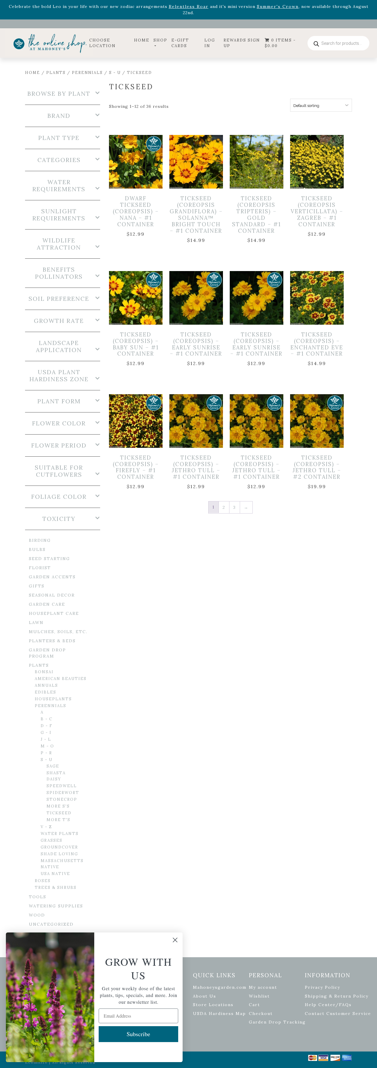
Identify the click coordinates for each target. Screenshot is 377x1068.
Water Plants (60, 833)
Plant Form (59, 401)
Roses (43, 880)
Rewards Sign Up (242, 43)
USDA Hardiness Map (219, 1013)
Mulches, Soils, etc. (58, 631)
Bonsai (44, 671)
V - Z (46, 826)
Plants (56, 72)
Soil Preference (59, 298)
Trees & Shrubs (56, 887)
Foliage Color (59, 496)
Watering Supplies (56, 906)
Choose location (102, 43)
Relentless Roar (189, 6)
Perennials (87, 72)
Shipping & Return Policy (336, 996)
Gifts (36, 586)
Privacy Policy (322, 987)
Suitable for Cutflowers (59, 471)
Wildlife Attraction (59, 244)
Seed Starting (49, 558)
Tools (37, 896)
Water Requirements (58, 186)
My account (263, 987)
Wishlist (259, 996)
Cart (254, 1004)
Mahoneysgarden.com (220, 987)
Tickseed (59, 813)
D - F (46, 725)
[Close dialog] (175, 940)
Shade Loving (59, 853)
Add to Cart (140, 160)
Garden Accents (52, 577)
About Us (204, 996)
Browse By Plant (58, 93)
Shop (160, 40)
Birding (40, 540)
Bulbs (37, 549)
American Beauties (61, 678)
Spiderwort (63, 792)
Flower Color (59, 423)
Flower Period (59, 445)
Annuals (46, 685)
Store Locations (213, 1004)
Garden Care (47, 604)
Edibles (45, 692)
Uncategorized (51, 924)
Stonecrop (62, 799)
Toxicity (58, 518)
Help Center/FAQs (328, 1004)
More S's (58, 806)
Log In (209, 43)
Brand (58, 115)
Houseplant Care (54, 613)
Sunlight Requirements (58, 215)
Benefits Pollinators (59, 273)
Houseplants (53, 698)
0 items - (280, 43)
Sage (53, 766)
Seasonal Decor (52, 595)
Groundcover (59, 847)
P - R (46, 752)
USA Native (55, 873)
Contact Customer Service (338, 1013)
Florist (40, 567)
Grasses (51, 840)
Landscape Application (59, 346)
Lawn (36, 622)
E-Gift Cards (180, 43)
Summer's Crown (278, 6)
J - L (46, 739)
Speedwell (62, 785)
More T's (58, 819)
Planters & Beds (52, 640)
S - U (115, 72)
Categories (59, 160)
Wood (37, 915)
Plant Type (59, 137)
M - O (47, 746)
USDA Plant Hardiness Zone (59, 376)
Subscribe (138, 1034)
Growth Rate (59, 320)
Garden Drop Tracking (277, 1022)
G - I (46, 732)
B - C (46, 719)
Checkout (261, 1013)
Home (141, 40)
